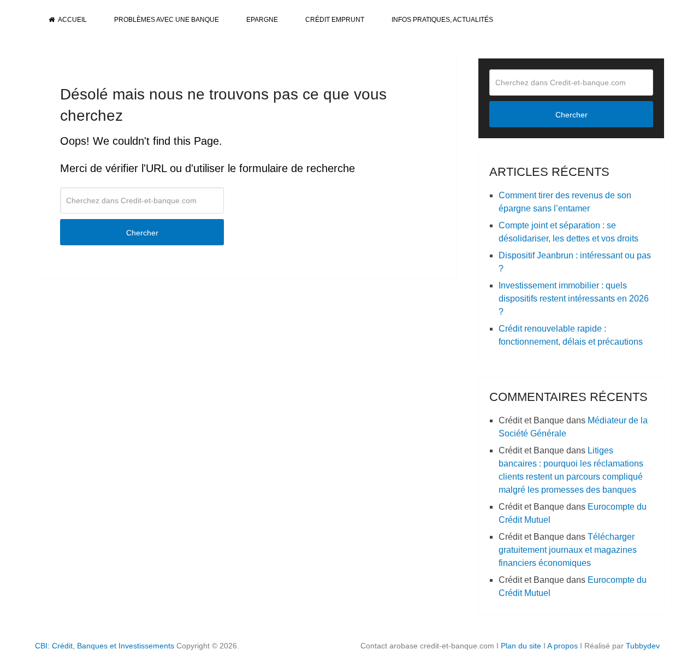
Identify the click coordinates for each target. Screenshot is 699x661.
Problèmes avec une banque (166, 19)
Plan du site (521, 645)
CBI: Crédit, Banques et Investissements (104, 645)
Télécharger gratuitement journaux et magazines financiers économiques (568, 550)
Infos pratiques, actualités (442, 19)
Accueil (72, 19)
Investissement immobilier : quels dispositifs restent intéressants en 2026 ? (574, 298)
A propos (562, 645)
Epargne (262, 19)
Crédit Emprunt (334, 19)
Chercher (142, 232)
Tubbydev (643, 645)
